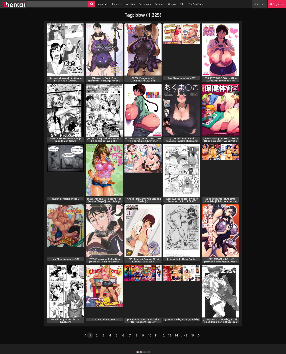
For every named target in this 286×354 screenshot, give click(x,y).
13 (169, 335)
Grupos (172, 4)
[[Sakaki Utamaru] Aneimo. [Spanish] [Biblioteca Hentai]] (220, 170)
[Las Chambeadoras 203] (181, 49)
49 (192, 335)
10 (149, 335)
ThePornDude (195, 4)
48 (185, 335)
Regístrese (278, 4)
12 (163, 335)
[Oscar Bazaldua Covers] (104, 291)
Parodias (159, 4)
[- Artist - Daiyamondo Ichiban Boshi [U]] (143, 170)
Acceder (261, 4)
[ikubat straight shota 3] (65, 170)
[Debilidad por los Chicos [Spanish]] (65, 291)
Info (182, 4)
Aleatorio (103, 4)
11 (156, 335)
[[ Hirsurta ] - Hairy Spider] (181, 230)
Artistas (130, 4)
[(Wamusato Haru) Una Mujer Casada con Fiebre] (65, 110)
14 (176, 335)
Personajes (145, 4)
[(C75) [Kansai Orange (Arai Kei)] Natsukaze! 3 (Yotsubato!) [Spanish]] (143, 230)
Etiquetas (117, 4)
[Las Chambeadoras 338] (65, 230)
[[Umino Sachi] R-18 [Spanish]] (181, 291)
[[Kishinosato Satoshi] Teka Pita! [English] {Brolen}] (143, 291)
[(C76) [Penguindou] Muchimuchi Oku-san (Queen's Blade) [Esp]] (143, 49)
